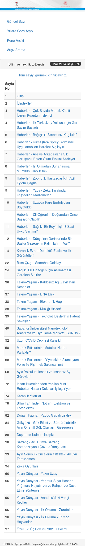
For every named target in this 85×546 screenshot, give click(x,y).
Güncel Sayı (16, 21)
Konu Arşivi (15, 40)
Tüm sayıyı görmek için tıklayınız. (42, 75)
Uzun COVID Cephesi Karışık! (39, 340)
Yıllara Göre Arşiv (20, 30)
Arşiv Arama (16, 49)
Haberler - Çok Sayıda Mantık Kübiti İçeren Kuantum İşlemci (43, 113)
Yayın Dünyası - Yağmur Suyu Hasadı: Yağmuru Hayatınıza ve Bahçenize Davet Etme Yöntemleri (47, 485)
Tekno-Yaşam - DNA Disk (35, 294)
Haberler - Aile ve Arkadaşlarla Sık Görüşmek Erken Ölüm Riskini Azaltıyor (46, 156)
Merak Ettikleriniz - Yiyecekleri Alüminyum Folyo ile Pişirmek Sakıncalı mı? (48, 362)
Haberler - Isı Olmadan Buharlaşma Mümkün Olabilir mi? (43, 168)
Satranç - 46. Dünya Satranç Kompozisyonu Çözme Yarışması (41, 444)
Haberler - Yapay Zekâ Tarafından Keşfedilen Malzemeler (42, 192)
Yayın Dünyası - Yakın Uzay (37, 473)
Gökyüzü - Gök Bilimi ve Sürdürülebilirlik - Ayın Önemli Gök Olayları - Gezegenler (47, 425)
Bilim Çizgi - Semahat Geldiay (39, 262)
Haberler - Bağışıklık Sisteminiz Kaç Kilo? (47, 134)
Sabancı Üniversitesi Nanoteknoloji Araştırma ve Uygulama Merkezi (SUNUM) (48, 330)
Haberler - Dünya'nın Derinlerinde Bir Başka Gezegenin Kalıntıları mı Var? (44, 241)
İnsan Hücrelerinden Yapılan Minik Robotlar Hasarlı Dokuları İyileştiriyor (44, 386)
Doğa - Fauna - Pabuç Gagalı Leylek (44, 415)
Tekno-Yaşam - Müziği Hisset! (39, 308)
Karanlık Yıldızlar (29, 395)
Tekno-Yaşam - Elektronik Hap (39, 301)
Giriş (20, 95)
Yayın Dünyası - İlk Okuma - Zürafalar (45, 509)
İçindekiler (24, 103)
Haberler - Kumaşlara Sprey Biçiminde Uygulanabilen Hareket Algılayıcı (45, 144)
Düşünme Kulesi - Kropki (35, 434)
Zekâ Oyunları (27, 466)
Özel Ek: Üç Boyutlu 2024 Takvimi (42, 529)
